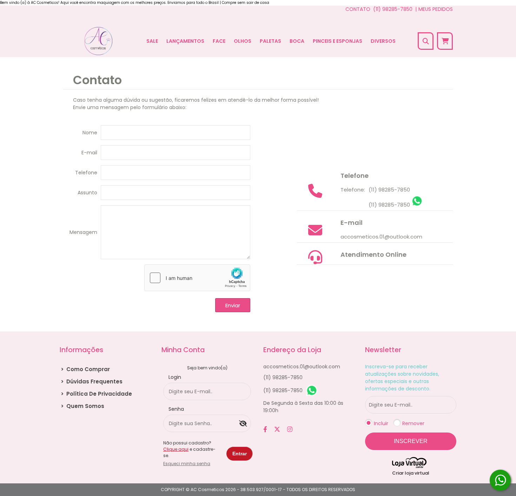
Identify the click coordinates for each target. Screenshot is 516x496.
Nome (89, 132)
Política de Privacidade (96, 393)
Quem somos (82, 406)
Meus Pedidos (435, 9)
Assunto (87, 192)
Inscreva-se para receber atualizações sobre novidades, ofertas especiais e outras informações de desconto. (402, 377)
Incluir (381, 423)
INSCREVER (411, 441)
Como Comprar (85, 369)
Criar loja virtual (410, 473)
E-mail (89, 152)
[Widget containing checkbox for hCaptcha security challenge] (197, 277)
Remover (413, 423)
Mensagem (83, 232)
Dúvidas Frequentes (92, 381)
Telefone (86, 172)
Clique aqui (175, 449)
